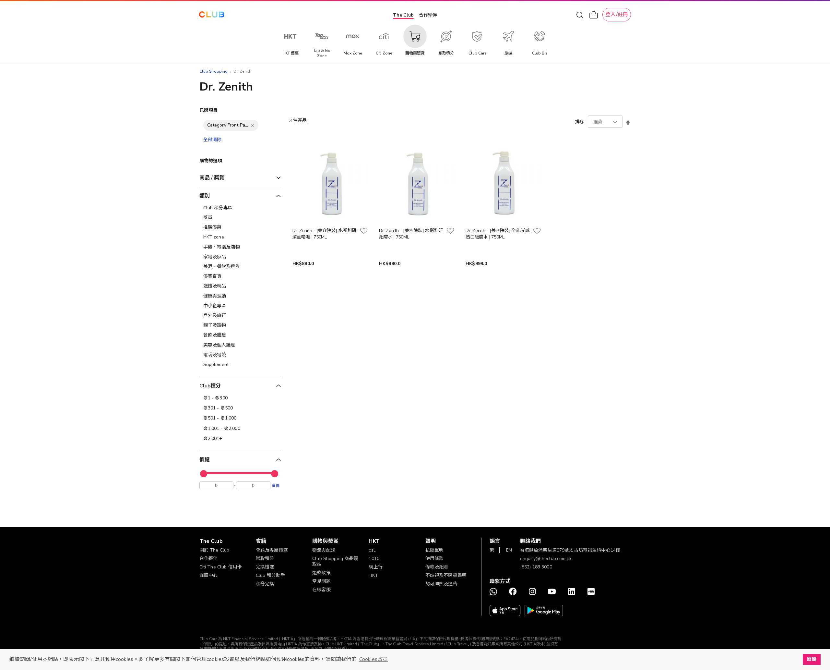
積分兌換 (265, 584)
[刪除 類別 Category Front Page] (253, 125)
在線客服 (321, 590)
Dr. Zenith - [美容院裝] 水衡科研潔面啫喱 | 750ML (324, 233)
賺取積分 (265, 558)
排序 (579, 122)
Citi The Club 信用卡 (220, 567)
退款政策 (321, 573)
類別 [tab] (204, 196)
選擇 (275, 485)
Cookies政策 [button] (373, 659)
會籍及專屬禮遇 (272, 550)
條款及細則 (436, 567)
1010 (374, 558)
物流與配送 (323, 550)
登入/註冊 (616, 14)
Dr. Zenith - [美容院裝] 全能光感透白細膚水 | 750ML (497, 233)
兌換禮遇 (265, 567)
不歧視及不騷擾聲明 (446, 575)
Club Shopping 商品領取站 (335, 561)
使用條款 (434, 558)
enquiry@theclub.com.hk (546, 558)
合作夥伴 (428, 15)
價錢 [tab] (204, 459)
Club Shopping (213, 71)
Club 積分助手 (270, 575)
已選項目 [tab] (208, 110)
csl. (372, 550)
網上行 (375, 567)
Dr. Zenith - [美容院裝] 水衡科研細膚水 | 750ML (411, 233)
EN (509, 550)
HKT (373, 575)
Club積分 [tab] (210, 385)
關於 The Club (214, 550)
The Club (403, 15)
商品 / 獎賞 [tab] (212, 177)
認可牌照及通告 (441, 584)
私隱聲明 (434, 550)
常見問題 (321, 581)
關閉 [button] (811, 659)
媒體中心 (208, 575)
